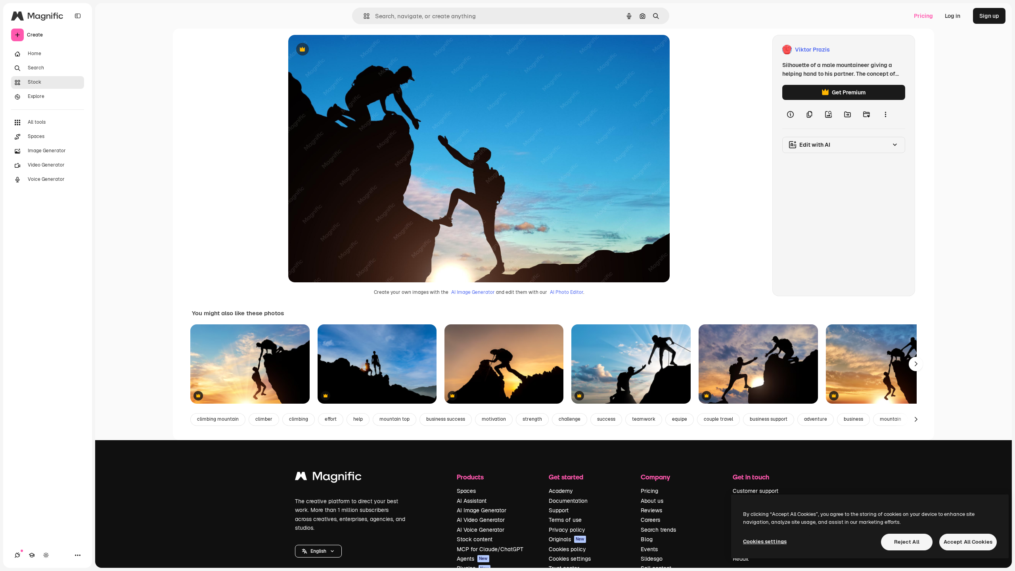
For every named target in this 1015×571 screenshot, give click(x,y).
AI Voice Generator (480, 529)
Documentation (568, 500)
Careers (650, 519)
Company (655, 477)
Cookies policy (567, 549)
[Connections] (17, 555)
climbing (298, 419)
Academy (561, 490)
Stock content (474, 539)
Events (649, 549)
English (318, 551)
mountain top (394, 419)
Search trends (658, 529)
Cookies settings (570, 558)
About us (652, 500)
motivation (494, 419)
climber (263, 419)
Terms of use (565, 519)
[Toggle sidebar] (77, 16)
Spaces (466, 490)
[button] (318, 551)
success (606, 419)
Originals (566, 539)
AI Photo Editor (566, 292)
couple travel (718, 419)
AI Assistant (471, 500)
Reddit (741, 558)
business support (768, 419)
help (358, 419)
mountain (890, 419)
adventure (815, 419)
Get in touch (751, 477)
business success (445, 419)
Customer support (755, 490)
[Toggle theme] (46, 555)
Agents (472, 558)
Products (470, 477)
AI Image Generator (473, 292)
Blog (647, 539)
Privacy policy (567, 529)
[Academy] (31, 555)
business (853, 419)
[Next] (916, 364)
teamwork (643, 419)
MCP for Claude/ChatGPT (490, 549)
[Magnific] (328, 478)
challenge (569, 419)
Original (339, 50)
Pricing (923, 15)
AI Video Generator (481, 519)
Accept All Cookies (968, 541)
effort (331, 419)
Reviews (651, 510)
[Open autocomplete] (363, 16)
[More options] (885, 114)
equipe (679, 419)
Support (559, 510)
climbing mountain (218, 419)
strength (532, 419)
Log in (952, 15)
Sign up (989, 15)
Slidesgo (652, 558)
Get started (566, 477)
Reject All (906, 541)
